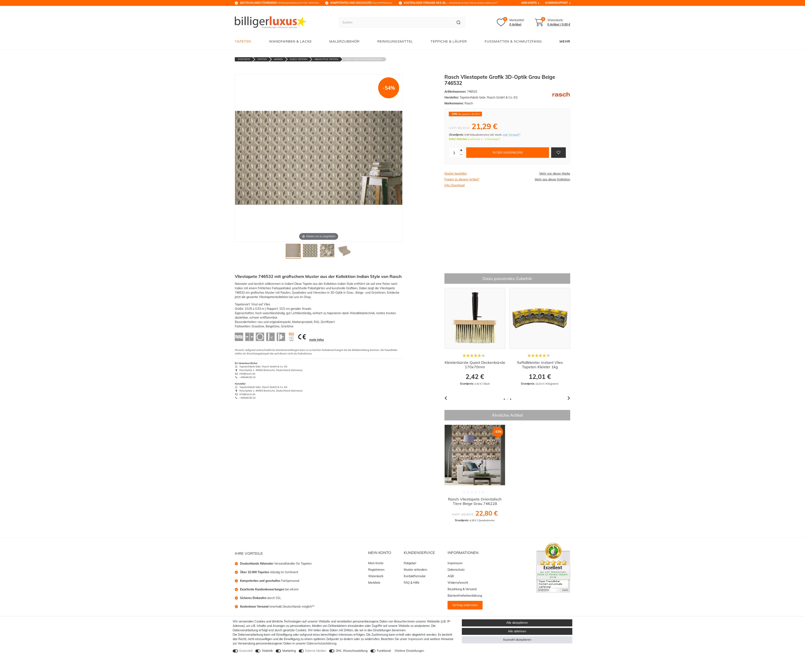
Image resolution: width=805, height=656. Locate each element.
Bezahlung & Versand (462, 589)
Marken (278, 59)
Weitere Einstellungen (409, 651)
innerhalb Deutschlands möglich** (277, 606)
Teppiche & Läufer (449, 41)
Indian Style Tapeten (326, 59)
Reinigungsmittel (395, 41)
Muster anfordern (415, 570)
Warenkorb (375, 576)
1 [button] (504, 399)
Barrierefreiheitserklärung (465, 596)
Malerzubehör (344, 41)
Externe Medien (315, 651)
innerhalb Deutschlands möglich (451, 2)
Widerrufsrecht (458, 583)
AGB (451, 576)
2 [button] (507, 399)
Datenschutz (456, 570)
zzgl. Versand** (512, 134)
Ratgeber (410, 563)
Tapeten (243, 41)
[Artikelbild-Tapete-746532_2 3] (327, 252)
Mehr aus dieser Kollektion (552, 179)
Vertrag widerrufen (465, 605)
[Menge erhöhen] (461, 150)
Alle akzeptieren (517, 623)
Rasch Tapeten (298, 59)
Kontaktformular (415, 576)
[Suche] (458, 22)
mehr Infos (316, 340)
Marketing (289, 651)
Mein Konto (529, 2)
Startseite (244, 59)
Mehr (565, 41)
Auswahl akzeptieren (517, 640)
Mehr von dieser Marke (554, 173)
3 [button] (510, 399)
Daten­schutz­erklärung (321, 643)
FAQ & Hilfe (411, 583)
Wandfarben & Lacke (290, 41)
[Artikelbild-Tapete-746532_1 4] (344, 252)
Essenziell (245, 651)
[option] (474, 337)
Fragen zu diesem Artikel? (461, 179)
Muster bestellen (455, 173)
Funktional (384, 651)
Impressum (455, 563)
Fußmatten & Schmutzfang (513, 41)
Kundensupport (556, 2)
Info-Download (454, 185)
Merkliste (374, 583)
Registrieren (376, 570)
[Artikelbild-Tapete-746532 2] (310, 252)
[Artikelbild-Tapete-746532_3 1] (293, 252)
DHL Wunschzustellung (351, 651)
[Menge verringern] (461, 155)
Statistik (267, 651)
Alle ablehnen (517, 631)
